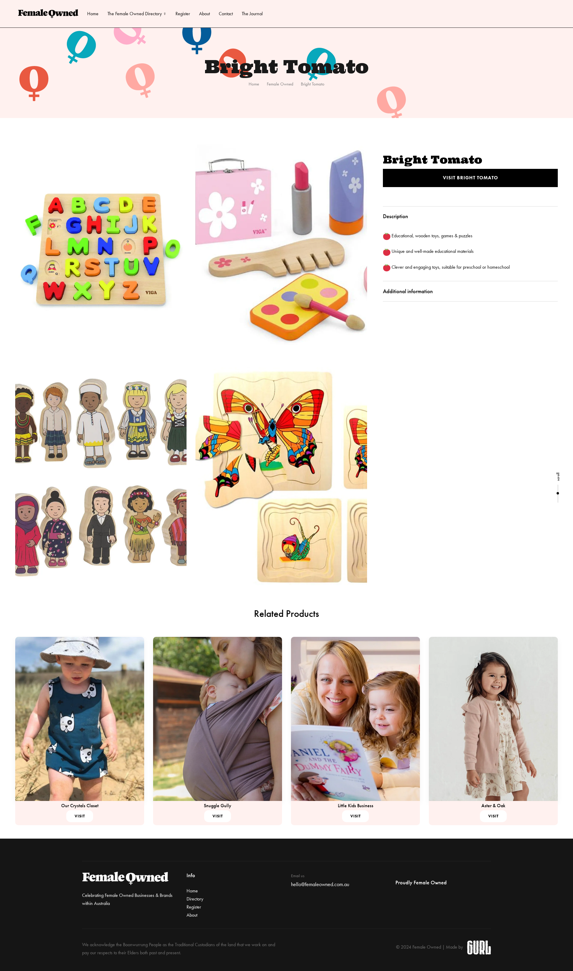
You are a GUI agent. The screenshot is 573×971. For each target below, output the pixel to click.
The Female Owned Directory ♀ (137, 13)
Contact (226, 13)
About (204, 13)
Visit (80, 816)
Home (92, 13)
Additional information (408, 291)
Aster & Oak (493, 805)
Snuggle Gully (217, 805)
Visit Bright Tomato (470, 178)
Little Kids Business (355, 805)
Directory (195, 899)
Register (182, 13)
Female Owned (280, 84)
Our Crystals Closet (79, 805)
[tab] (470, 216)
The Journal (252, 13)
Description (395, 216)
